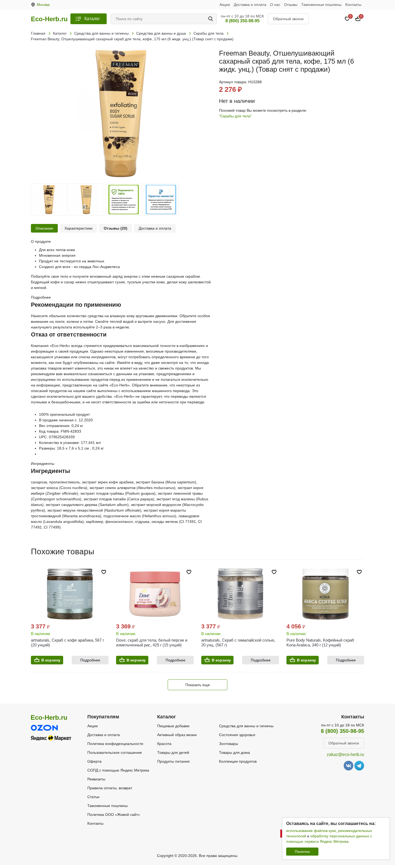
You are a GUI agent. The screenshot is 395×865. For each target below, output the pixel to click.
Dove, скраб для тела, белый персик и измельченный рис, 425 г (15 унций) (151, 642)
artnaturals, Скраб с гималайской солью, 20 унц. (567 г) (238, 642)
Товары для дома (234, 752)
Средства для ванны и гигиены (246, 726)
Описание (44, 228)
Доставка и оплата (250, 4)
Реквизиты (96, 779)
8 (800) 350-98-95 (242, 21)
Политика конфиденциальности (115, 743)
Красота (164, 743)
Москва (43, 4)
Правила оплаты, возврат (109, 788)
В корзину (50, 660)
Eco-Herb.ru (49, 19)
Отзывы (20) (115, 228)
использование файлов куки (311, 830)
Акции (225, 4)
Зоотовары (228, 743)
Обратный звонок (288, 19)
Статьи (93, 797)
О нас (275, 4)
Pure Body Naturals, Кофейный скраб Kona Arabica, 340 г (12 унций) (320, 642)
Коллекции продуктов (238, 761)
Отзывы (290, 4)
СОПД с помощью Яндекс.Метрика (118, 770)
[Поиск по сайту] (211, 18)
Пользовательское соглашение (114, 752)
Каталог (92, 18)
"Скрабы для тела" (235, 116)
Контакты (353, 4)
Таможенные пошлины (321, 4)
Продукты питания (173, 761)
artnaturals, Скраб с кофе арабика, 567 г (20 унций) (67, 642)
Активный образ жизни (177, 735)
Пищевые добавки (173, 726)
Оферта (94, 761)
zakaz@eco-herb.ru (345, 754)
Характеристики (78, 228)
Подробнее (90, 660)
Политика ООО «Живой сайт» (113, 814)
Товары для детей (173, 752)
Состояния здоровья (237, 735)
